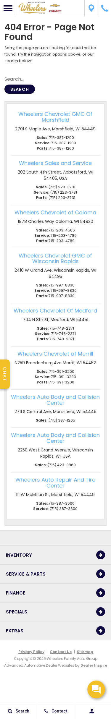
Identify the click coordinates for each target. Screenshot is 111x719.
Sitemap (85, 651)
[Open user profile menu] (92, 711)
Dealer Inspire (94, 665)
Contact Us (61, 651)
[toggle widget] (96, 689)
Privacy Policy (31, 651)
